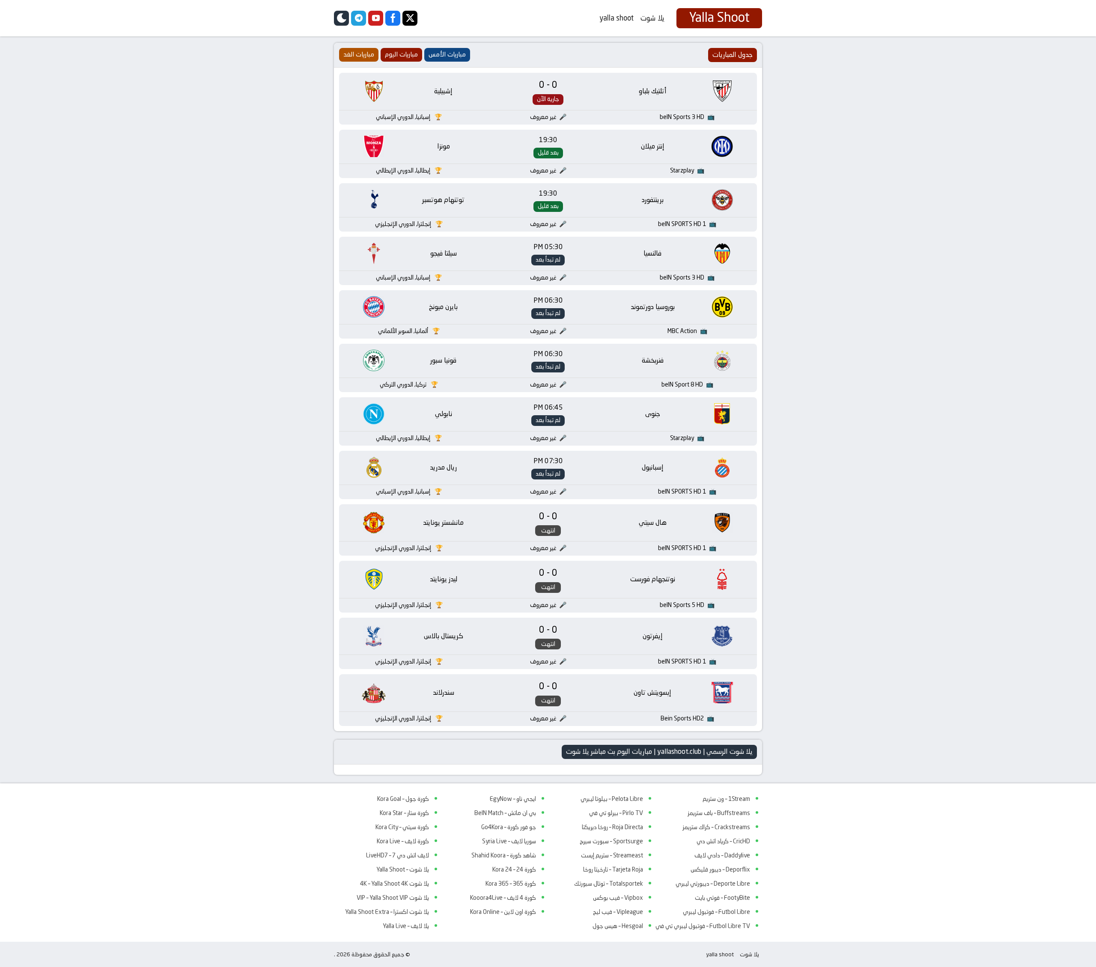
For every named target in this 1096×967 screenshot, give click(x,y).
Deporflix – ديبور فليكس (720, 869)
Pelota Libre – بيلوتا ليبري (612, 798)
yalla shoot (616, 18)
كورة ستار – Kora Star (404, 813)
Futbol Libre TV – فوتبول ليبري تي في (702, 926)
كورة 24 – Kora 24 (514, 869)
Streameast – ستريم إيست (612, 855)
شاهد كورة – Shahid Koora (503, 855)
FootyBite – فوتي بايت (722, 897)
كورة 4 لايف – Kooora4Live (503, 897)
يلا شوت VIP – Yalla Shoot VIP (393, 897)
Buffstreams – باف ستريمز (719, 813)
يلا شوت (652, 18)
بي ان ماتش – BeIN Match (505, 813)
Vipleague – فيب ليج (618, 911)
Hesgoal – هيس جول (618, 926)
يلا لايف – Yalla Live (406, 926)
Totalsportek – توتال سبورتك (608, 883)
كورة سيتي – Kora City (402, 827)
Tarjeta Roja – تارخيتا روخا (613, 869)
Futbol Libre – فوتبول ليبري (716, 911)
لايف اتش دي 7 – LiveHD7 (397, 855)
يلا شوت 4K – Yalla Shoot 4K (394, 883)
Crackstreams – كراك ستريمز (716, 827)
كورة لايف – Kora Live (403, 841)
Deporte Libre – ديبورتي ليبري (713, 883)
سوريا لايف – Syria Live (509, 841)
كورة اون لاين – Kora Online (503, 911)
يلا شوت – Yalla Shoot (402, 869)
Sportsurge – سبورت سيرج (611, 841)
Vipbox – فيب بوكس (618, 897)
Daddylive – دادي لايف (722, 855)
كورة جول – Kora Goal (403, 798)
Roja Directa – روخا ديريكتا (612, 827)
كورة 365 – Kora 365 (510, 883)
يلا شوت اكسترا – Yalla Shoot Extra (387, 911)
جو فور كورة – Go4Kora (508, 827)
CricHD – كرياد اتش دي (723, 841)
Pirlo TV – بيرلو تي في (616, 813)
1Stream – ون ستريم (726, 798)
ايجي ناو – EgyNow (513, 798)
